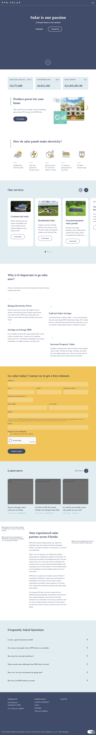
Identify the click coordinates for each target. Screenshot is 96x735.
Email (10, 423)
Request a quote (16, 451)
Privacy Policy (69, 421)
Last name (53, 404)
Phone (10, 412)
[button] (86, 190)
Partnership (37, 708)
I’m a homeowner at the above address (21, 434)
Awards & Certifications (41, 702)
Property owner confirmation (17, 431)
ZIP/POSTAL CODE (69, 388)
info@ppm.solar (12, 699)
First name (12, 404)
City (10, 388)
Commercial (55, 29)
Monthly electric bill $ (17, 396)
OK (91, 732)
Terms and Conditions (41, 711)
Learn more (17, 236)
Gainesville (63, 699)
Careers (36, 705)
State (39, 388)
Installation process (40, 699)
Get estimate (20, 119)
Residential (39, 29)
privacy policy (54, 732)
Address (11, 380)
